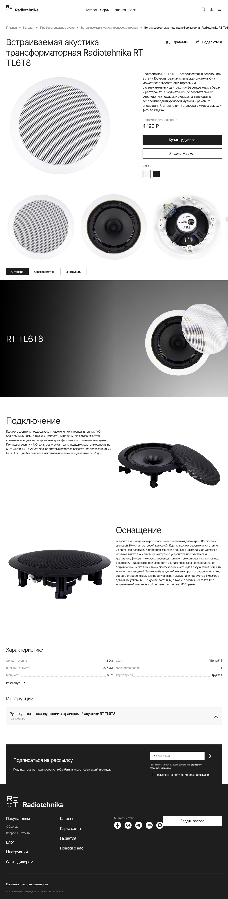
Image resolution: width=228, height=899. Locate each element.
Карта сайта (70, 828)
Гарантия (68, 838)
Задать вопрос (192, 821)
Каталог (91, 10)
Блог (132, 10)
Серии (105, 10)
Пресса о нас (71, 848)
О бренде (12, 826)
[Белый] (146, 174)
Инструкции (17, 852)
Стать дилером (19, 861)
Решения (119, 10)
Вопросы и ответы (18, 833)
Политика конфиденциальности (27, 884)
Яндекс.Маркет (182, 153)
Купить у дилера (182, 140)
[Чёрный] (156, 174)
